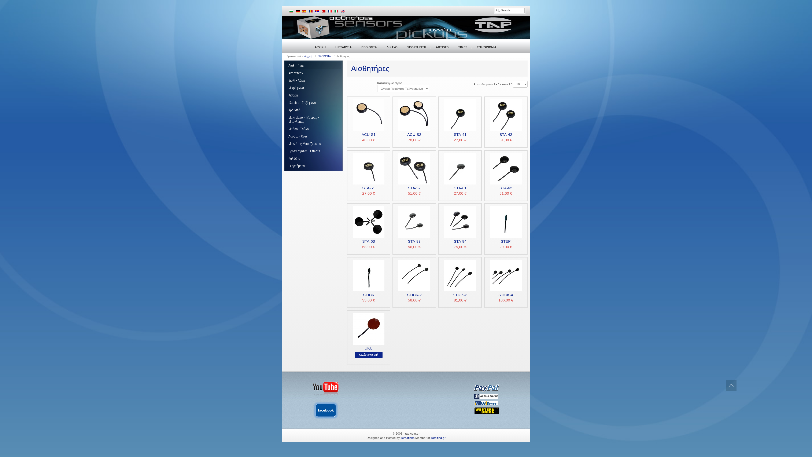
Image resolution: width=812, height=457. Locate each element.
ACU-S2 (414, 134)
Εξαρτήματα (296, 166)
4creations (407, 437)
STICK (368, 295)
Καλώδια (294, 159)
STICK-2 (414, 295)
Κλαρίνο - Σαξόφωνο (302, 103)
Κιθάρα (293, 95)
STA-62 (505, 188)
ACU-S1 (369, 134)
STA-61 (460, 188)
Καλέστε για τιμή (368, 354)
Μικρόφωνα (296, 88)
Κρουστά (294, 110)
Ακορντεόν (295, 73)
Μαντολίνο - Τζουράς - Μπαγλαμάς (303, 120)
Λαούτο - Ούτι (297, 136)
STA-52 (414, 188)
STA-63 (368, 241)
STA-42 (505, 134)
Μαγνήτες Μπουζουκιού (304, 144)
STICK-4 (505, 295)
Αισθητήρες (296, 66)
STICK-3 (460, 295)
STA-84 (460, 241)
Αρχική (308, 56)
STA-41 (460, 134)
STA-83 (414, 241)
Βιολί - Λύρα (296, 80)
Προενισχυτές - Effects (304, 151)
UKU (369, 348)
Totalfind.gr (438, 437)
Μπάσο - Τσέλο (298, 129)
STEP (506, 241)
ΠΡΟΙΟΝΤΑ (324, 56)
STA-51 (368, 188)
